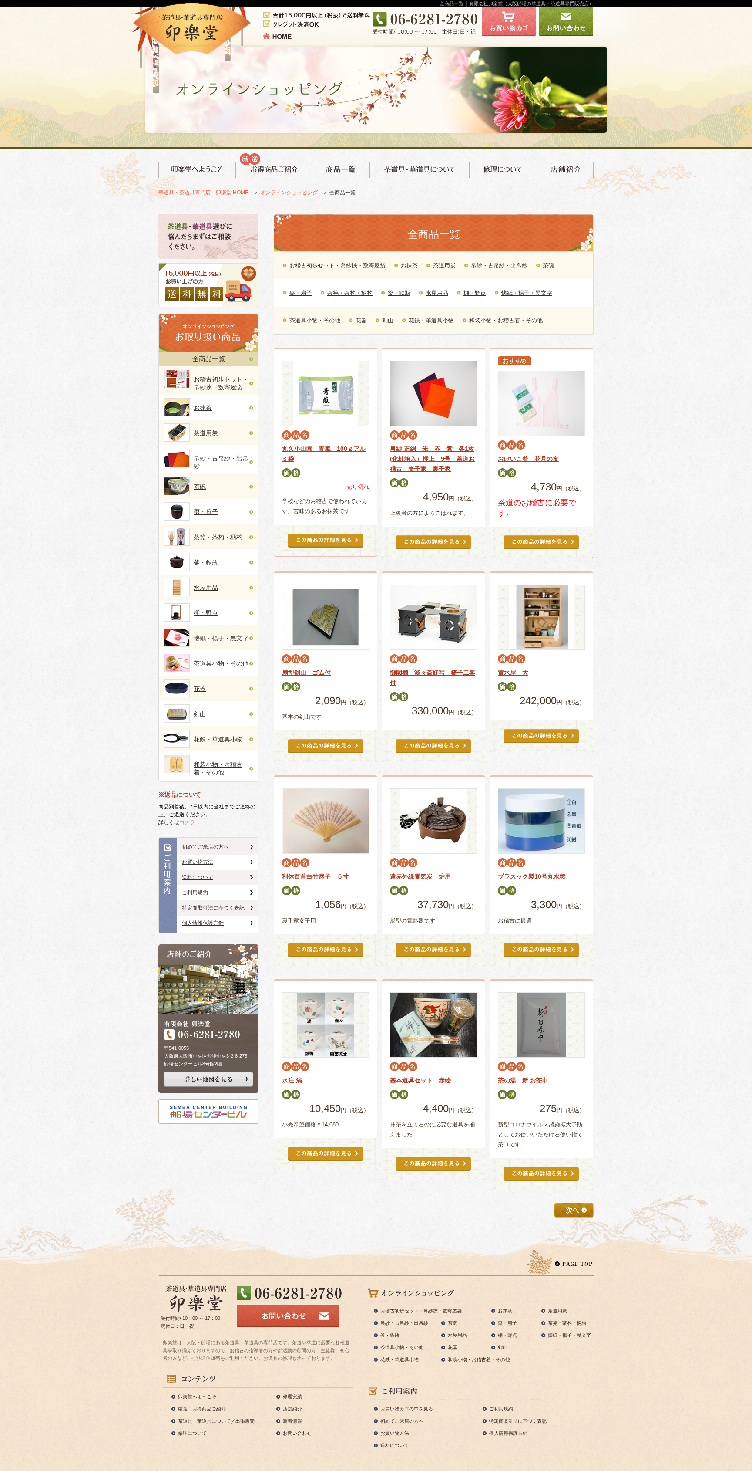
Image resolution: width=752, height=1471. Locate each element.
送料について (197, 877)
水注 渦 (292, 1080)
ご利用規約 (195, 892)
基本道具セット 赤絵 (420, 1080)
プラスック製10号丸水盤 (532, 876)
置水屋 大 (513, 672)
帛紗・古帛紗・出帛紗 (499, 265)
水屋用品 (206, 587)
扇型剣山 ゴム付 (306, 672)
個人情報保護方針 (203, 923)
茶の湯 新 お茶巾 (523, 1080)
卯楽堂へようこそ (197, 1396)
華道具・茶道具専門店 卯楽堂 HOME (203, 192)
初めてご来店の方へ (205, 847)
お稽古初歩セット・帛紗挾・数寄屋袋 (337, 265)
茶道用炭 (206, 432)
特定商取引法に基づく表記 (213, 908)
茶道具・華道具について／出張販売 (216, 1421)
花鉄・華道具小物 (218, 739)
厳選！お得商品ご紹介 (202, 1408)
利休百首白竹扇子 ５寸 (315, 876)
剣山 (200, 713)
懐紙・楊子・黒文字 (221, 638)
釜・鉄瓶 (206, 562)
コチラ (187, 822)
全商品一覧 (208, 358)
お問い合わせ (297, 1433)
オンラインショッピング (289, 192)
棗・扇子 (206, 511)
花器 (200, 688)
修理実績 (292, 1396)
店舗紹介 (292, 1408)
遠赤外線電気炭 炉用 (420, 876)
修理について (192, 1433)
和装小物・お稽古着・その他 (506, 320)
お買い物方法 (197, 862)
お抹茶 (203, 407)
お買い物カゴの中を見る (406, 1408)
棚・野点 (206, 612)
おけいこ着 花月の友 (528, 458)
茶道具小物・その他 (221, 663)
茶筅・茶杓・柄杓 (218, 537)
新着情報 (292, 1421)
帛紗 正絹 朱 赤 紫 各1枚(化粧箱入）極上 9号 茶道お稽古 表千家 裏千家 (432, 458)
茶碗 (200, 486)
